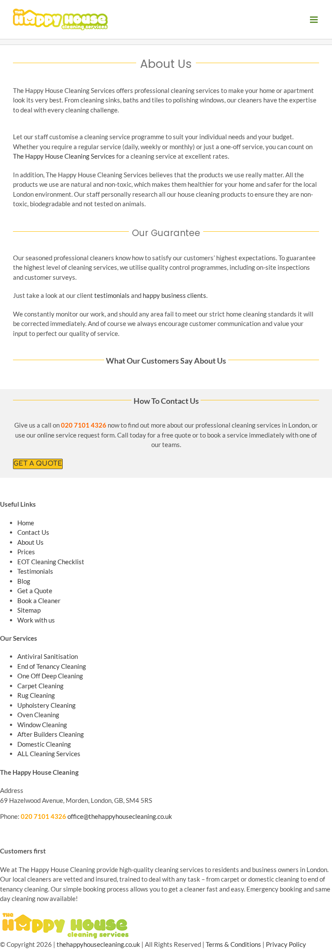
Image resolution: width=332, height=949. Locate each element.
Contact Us (33, 532)
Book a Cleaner (39, 600)
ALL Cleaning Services (48, 753)
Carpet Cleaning (40, 686)
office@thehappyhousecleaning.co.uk (119, 816)
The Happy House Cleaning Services (64, 156)
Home (25, 523)
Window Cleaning (42, 725)
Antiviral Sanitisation (47, 656)
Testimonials (35, 571)
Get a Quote (34, 590)
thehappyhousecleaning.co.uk (98, 944)
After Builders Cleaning (50, 734)
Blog (23, 581)
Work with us (36, 620)
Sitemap (29, 610)
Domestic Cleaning (44, 744)
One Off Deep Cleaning (50, 676)
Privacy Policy (286, 944)
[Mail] (35, 832)
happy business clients (174, 295)
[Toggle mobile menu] (314, 19)
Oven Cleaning (38, 715)
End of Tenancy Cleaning (51, 666)
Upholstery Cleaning (46, 705)
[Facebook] (4, 832)
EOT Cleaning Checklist (50, 562)
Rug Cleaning (36, 695)
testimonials (112, 295)
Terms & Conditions (233, 944)
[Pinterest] (27, 832)
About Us (30, 542)
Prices (26, 552)
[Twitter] (12, 832)
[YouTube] (19, 832)
